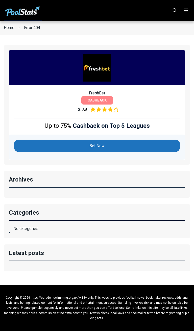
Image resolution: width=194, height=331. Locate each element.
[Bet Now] (97, 67)
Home (9, 27)
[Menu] (185, 10)
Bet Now (97, 145)
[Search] (174, 10)
